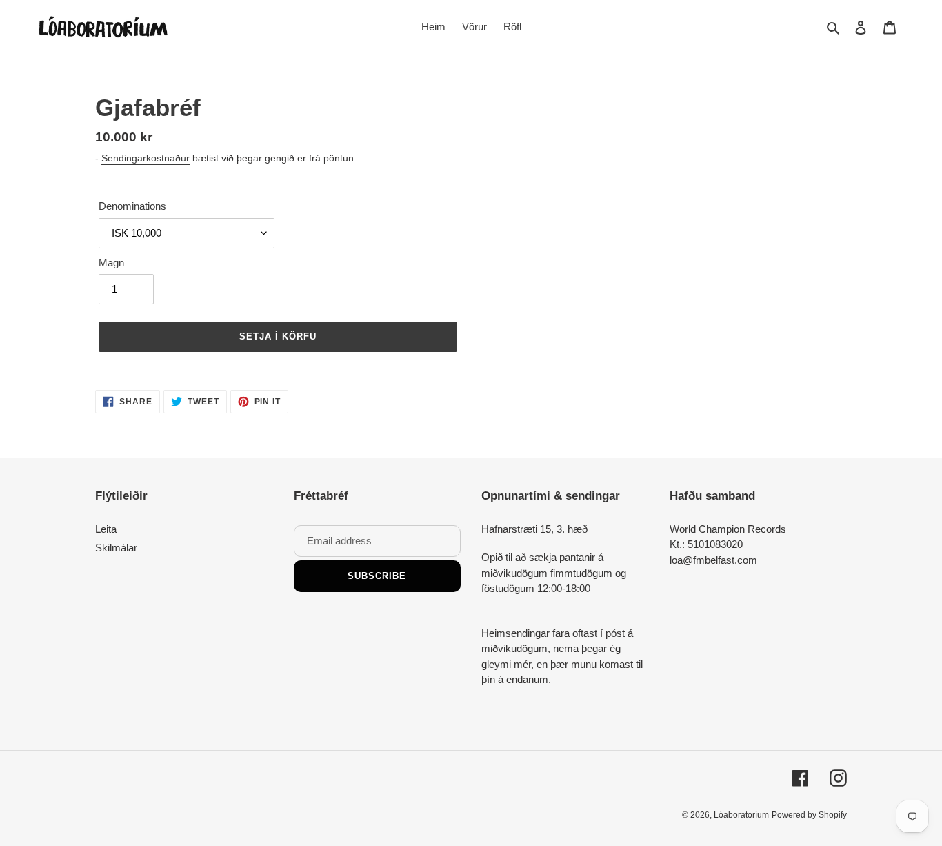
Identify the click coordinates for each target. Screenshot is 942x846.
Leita (106, 529)
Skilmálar (116, 547)
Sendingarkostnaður (145, 158)
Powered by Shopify (809, 815)
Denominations (132, 206)
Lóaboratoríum (741, 815)
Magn (111, 262)
